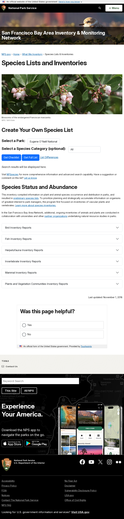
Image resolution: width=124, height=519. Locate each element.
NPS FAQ (6, 505)
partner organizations (56, 216)
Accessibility (8, 480)
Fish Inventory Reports (18, 238)
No (29, 334)
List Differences (49, 157)
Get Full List (30, 157)
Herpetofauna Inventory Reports (24, 250)
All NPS (29, 390)
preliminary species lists (26, 198)
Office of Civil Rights (75, 500)
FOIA (4, 490)
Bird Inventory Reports (18, 227)
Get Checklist (11, 157)
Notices (6, 495)
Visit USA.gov (80, 512)
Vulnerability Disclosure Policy (81, 490)
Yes (29, 325)
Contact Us (11, 366)
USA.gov (69, 495)
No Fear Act (71, 480)
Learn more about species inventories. (35, 205)
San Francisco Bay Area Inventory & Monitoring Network (53, 35)
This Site (10, 390)
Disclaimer (70, 485)
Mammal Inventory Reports (21, 272)
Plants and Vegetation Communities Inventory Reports (36, 283)
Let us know (30, 178)
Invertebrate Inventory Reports (23, 261)
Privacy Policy (9, 485)
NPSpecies (12, 174)
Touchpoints (86, 346)
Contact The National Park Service (20, 500)
